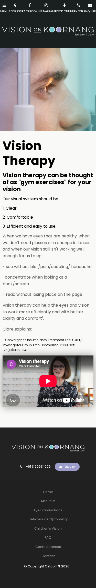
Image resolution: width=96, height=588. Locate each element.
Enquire (70, 467)
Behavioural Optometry (48, 519)
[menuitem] (48, 492)
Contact (48, 556)
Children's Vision (48, 528)
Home (48, 492)
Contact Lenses (48, 547)
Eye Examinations (48, 510)
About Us (48, 501)
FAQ (48, 537)
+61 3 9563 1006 (38, 466)
